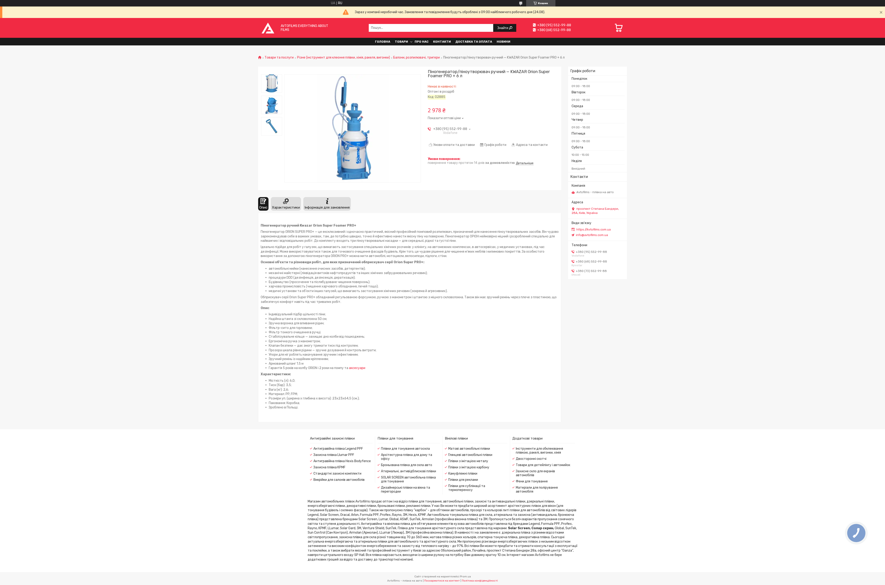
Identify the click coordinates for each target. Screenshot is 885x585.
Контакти (442, 41)
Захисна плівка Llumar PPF (333, 455)
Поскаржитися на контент (442, 580)
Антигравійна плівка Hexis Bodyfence (342, 461)
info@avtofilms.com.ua (592, 235)
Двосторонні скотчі (531, 459)
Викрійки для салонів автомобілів (339, 480)
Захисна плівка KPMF (329, 467)
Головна (382, 41)
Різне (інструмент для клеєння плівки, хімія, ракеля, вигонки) (343, 57)
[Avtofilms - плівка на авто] (268, 28)
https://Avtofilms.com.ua (593, 229)
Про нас (421, 41)
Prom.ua (465, 576)
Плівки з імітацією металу (468, 461)
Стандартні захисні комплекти (337, 474)
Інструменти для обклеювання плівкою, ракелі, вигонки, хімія (539, 451)
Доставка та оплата (473, 41)
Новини (503, 41)
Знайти (503, 28)
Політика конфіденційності (480, 580)
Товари (401, 41)
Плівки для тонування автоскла (405, 449)
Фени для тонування (532, 481)
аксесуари (357, 368)
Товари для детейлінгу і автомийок (543, 465)
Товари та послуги (279, 57)
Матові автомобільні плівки (469, 449)
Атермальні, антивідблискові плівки (408, 471)
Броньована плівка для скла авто (406, 465)
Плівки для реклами (463, 480)
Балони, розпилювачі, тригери (416, 57)
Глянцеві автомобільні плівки (470, 455)
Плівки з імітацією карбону (468, 467)
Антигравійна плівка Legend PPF (338, 449)
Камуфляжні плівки (462, 474)
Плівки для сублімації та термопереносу (466, 488)
